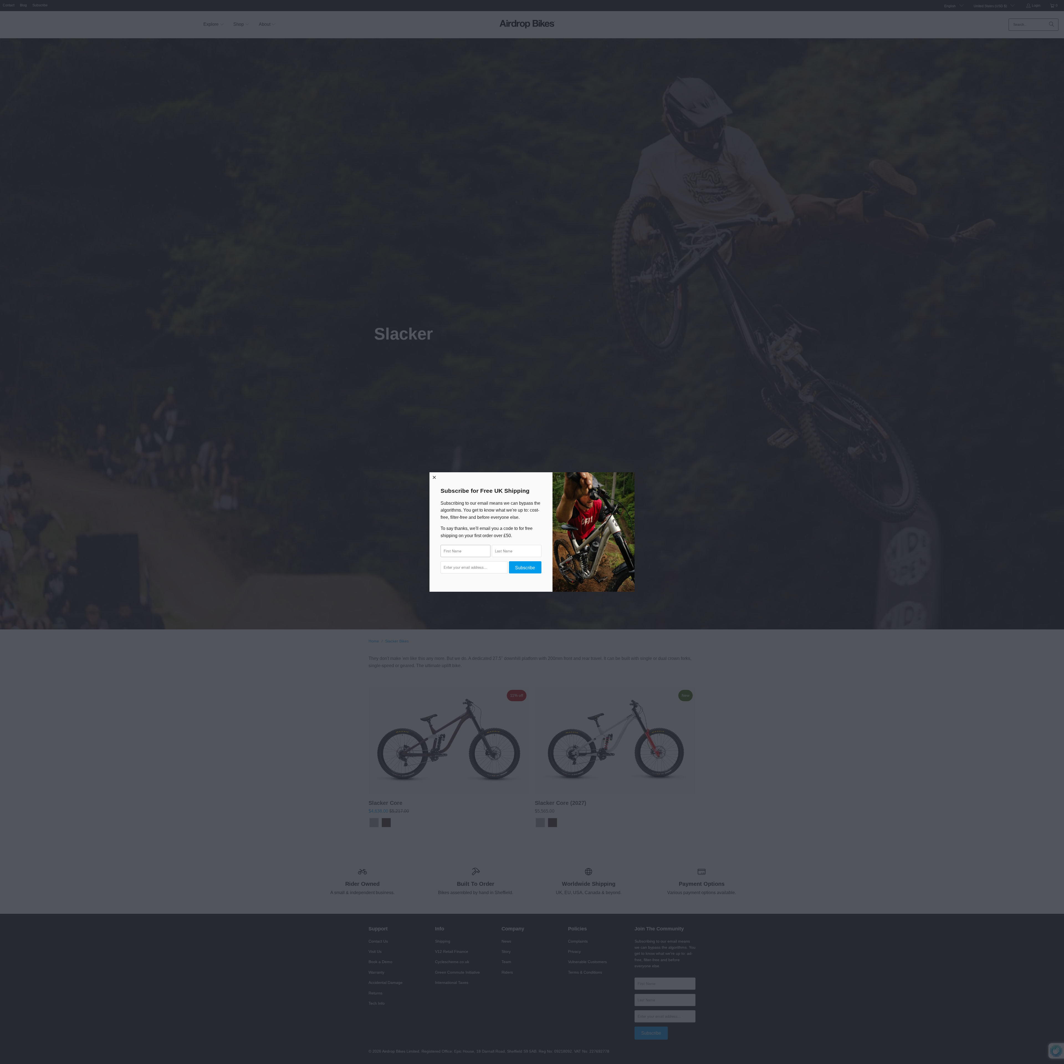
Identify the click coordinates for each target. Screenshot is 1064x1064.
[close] (434, 477)
